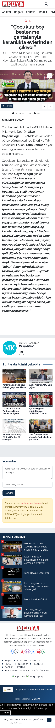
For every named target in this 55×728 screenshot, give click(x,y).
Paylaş (9, 106)
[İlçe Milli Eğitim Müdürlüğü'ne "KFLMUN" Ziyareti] (41, 399)
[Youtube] (38, 651)
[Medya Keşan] (9, 347)
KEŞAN (18, 12)
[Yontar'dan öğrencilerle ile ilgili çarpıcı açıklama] (14, 375)
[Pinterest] (22, 651)
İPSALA (43, 12)
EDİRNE (30, 12)
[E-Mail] (21, 352)
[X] (16, 651)
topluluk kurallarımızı (31, 503)
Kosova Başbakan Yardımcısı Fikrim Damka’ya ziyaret (11, 411)
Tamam (5, 712)
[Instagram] (27, 651)
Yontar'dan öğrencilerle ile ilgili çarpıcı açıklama (14, 386)
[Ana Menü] (50, 4)
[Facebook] (11, 651)
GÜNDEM (23, 664)
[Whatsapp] (43, 651)
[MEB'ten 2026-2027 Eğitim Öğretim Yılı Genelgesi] (14, 425)
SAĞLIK (9, 667)
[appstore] (18, 676)
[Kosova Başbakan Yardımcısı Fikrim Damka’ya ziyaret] (14, 399)
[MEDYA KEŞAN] (13, 4)
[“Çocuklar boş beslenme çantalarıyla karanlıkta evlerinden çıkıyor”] (27, 86)
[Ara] (46, 4)
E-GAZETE (22, 660)
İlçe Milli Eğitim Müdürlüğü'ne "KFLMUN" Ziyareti (38, 411)
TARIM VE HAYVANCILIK (17, 670)
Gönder (9, 492)
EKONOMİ (38, 664)
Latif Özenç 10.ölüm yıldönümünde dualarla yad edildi (40, 437)
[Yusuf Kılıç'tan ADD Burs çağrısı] (41, 375)
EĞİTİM (27, 20)
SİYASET (9, 664)
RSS (9, 689)
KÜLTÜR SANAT (42, 670)
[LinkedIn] (33, 651)
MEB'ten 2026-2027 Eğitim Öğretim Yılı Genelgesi (12, 437)
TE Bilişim (35, 699)
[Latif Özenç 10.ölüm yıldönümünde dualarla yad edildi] (41, 425)
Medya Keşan (26, 346)
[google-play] (35, 676)
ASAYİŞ (6, 12)
